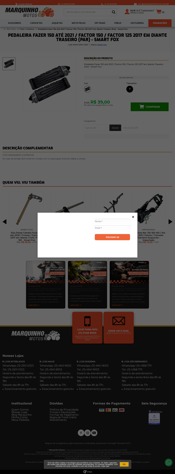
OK (124, 464)
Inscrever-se (112, 237)
